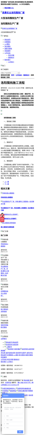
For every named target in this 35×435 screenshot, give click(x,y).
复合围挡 (7, 46)
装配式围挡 (8, 48)
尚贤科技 (8, 382)
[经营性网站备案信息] (23, 388)
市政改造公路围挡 (7, 197)
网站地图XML (9, 8)
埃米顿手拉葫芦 (20, 353)
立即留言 (4, 338)
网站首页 (7, 39)
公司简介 (11, 62)
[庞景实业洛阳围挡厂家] (13, 12)
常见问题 (11, 55)
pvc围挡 (7, 44)
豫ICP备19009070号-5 (25, 382)
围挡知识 (11, 57)
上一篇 (6, 182)
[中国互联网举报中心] (8, 388)
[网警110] (4, 393)
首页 (12, 75)
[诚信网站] (12, 391)
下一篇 (6, 184)
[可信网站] (5, 391)
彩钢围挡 (7, 42)
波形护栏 (30, 353)
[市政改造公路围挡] (7, 193)
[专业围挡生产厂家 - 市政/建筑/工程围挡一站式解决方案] (17, 204)
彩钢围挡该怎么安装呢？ (9, 218)
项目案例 (7, 51)
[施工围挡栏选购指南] (8, 223)
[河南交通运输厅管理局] (24, 391)
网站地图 (26, 380)
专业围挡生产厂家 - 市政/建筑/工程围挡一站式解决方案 (5, 271)
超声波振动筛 (10, 353)
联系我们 (7, 60)
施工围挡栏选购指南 (7, 227)
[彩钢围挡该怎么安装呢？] (10, 214)
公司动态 (7, 53)
